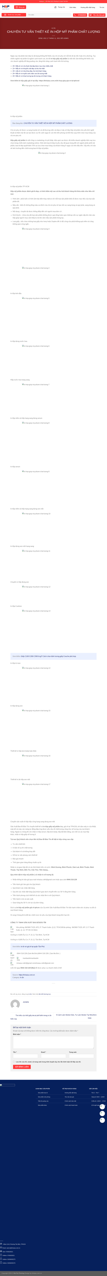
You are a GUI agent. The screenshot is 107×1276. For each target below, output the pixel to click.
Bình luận (17, 1034)
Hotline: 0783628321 (9, 1255)
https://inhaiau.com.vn (27, 975)
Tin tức (102, 7)
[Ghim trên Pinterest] (57, 987)
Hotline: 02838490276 (9, 1263)
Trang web (72, 1052)
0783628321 (82, 15)
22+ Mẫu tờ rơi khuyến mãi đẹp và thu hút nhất (29, 68)
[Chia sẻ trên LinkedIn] (61, 987)
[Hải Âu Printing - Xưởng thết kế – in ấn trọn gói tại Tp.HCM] (6, 7)
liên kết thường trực (45, 994)
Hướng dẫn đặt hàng (88, 7)
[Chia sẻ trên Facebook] (46, 987)
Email (43, 1052)
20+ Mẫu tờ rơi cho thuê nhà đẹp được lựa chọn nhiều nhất (33, 66)
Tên (15, 1052)
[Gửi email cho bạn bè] (53, 987)
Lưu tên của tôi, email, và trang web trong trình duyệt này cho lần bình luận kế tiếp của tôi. (48, 1062)
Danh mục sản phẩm (14, 15)
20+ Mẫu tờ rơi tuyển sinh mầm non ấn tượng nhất (30, 73)
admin (66, 38)
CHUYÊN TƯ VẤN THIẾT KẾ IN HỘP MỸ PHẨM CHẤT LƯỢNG (48, 123)
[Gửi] (69, 15)
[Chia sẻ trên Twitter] (50, 987)
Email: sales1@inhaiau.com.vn (11, 1248)
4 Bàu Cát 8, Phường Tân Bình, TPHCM (14, 1244)
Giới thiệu (72, 7)
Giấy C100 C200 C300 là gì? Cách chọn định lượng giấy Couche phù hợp (48, 656)
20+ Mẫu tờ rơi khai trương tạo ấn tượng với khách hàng (32, 76)
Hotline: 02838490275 (9, 1259)
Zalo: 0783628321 (8, 1251)
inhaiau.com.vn (37, 1273)
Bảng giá (22, 7)
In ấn (53, 28)
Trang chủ (61, 7)
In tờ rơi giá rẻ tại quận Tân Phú (33, 946)
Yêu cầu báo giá (99, 15)
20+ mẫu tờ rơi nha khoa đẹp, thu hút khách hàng (29, 71)
